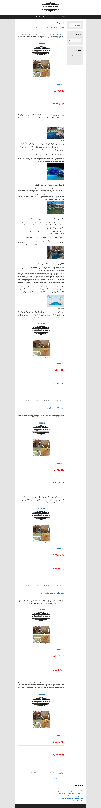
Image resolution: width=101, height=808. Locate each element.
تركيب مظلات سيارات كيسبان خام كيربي (49, 27)
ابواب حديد (79, 55)
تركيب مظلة (73, 55)
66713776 (58, 656)
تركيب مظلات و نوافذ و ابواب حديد (72, 798)
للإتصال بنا (41, 16)
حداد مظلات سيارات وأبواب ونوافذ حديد (55, 34)
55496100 (58, 483)
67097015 (58, 370)
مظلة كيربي (37, 400)
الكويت (76, 55)
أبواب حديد (61, 400)
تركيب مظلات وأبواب (52, 16)
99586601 (58, 669)
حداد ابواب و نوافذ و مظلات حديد (52, 593)
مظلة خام (41, 400)
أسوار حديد (57, 400)
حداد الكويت (63, 16)
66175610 (59, 90)
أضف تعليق (61, 401)
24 (59, 778)
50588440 (58, 104)
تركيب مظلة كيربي (75, 57)
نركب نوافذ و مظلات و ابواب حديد (72, 800)
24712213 (59, 469)
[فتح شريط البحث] (36, 17)
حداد (48, 400)
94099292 (58, 383)
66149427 (58, 555)
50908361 (58, 741)
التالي (56, 778)
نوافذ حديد (27, 400)
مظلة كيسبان (32, 400)
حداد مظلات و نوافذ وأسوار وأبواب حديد (50, 408)
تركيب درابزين (52, 400)
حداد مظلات (45, 400)
